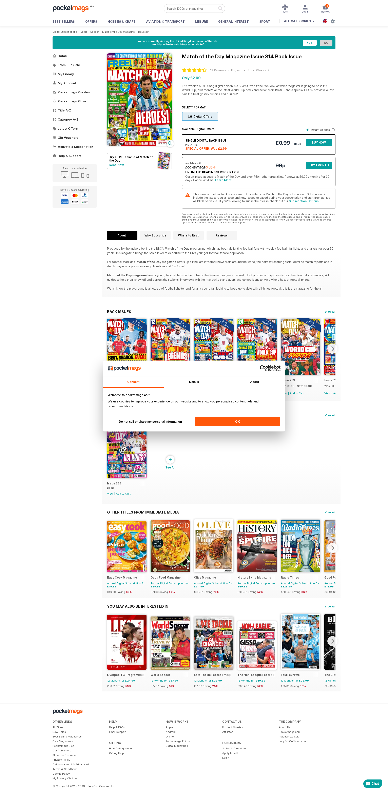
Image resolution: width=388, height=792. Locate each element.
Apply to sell (230, 753)
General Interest (233, 21)
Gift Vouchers (68, 138)
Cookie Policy (61, 773)
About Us (284, 727)
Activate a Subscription (75, 147)
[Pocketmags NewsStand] (73, 8)
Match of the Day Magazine (118, 31)
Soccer (94, 31)
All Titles (58, 727)
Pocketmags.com (289, 731)
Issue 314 (144, 31)
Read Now (116, 165)
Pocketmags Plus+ (72, 101)
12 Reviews (218, 70)
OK (237, 421)
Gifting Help (116, 753)
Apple (169, 727)
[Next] (332, 348)
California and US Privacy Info (72, 764)
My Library (66, 74)
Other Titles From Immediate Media (143, 512)
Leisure (201, 21)
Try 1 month (319, 165)
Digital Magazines (177, 745)
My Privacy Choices (65, 778)
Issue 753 (288, 380)
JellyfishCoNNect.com (293, 741)
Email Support (117, 731)
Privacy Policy (61, 759)
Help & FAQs (117, 727)
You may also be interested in (137, 606)
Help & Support (69, 156)
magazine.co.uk (289, 736)
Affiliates (227, 731)
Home (62, 56)
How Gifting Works (121, 748)
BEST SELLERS (64, 21)
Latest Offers (68, 128)
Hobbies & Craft (122, 21)
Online (170, 736)
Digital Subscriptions (65, 31)
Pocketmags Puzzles (74, 92)
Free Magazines (63, 741)
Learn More (223, 180)
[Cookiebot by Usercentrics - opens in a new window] (262, 368)
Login (225, 757)
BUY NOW (319, 142)
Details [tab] (194, 381)
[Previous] (110, 348)
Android (171, 731)
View (327, 393)
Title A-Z (64, 110)
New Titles (59, 731)
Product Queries (232, 727)
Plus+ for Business (64, 755)
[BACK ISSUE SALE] (300, 374)
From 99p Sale (69, 65)
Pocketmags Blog (63, 745)
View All (330, 311)
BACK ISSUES (119, 312)
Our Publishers (62, 750)
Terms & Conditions (65, 769)
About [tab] (254, 381)
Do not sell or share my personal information (150, 421)
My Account (67, 83)
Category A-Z (68, 119)
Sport (264, 21)
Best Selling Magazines (67, 736)
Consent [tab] (133, 381)
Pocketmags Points (178, 741)
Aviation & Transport (165, 21)
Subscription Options (304, 201)
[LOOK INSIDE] (139, 144)
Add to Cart (297, 393)
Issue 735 (114, 483)
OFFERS (91, 21)
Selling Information (234, 748)
